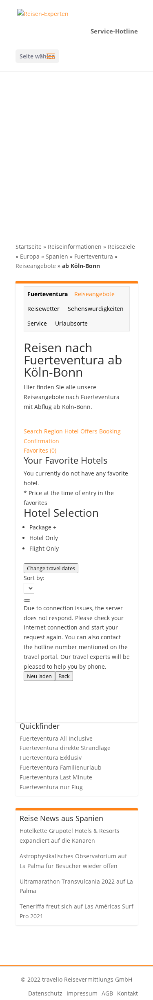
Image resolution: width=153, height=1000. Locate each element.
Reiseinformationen (75, 246)
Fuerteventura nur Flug (51, 787)
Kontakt (127, 993)
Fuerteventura (93, 256)
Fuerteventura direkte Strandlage (65, 748)
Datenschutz (45, 993)
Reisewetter (43, 308)
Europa (30, 256)
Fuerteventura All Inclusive (56, 738)
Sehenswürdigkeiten (96, 308)
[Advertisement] (76, 151)
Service (37, 323)
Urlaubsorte (71, 323)
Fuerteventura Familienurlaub (61, 767)
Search (34, 431)
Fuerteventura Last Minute (56, 777)
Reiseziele (121, 246)
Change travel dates (51, 568)
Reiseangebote (36, 266)
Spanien (57, 256)
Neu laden (39, 676)
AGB (107, 993)
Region (54, 431)
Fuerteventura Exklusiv (51, 757)
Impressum (82, 993)
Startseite (29, 246)
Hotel (72, 431)
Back (64, 676)
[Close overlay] (27, 600)
